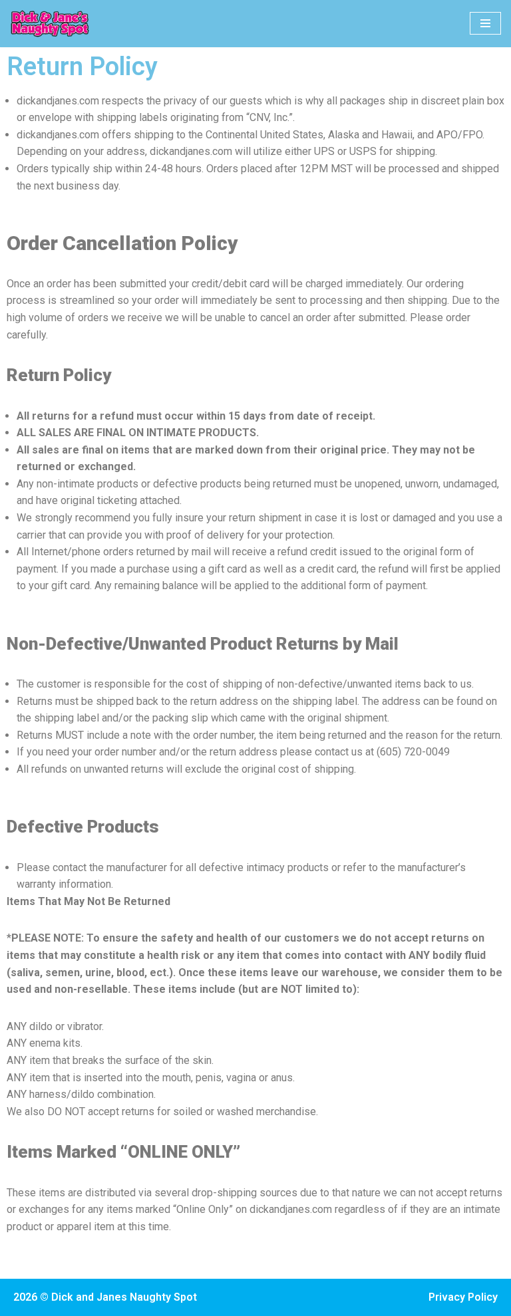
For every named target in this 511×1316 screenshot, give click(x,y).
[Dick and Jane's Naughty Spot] (50, 23)
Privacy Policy (463, 1297)
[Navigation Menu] (485, 23)
